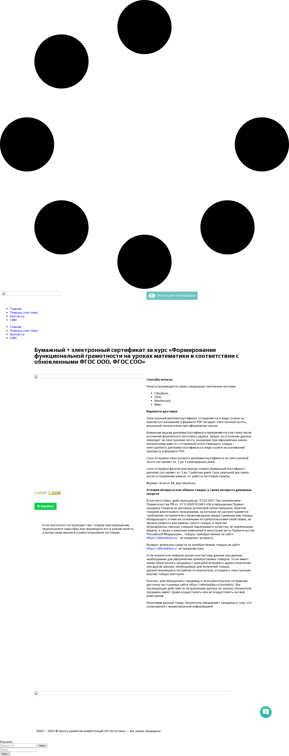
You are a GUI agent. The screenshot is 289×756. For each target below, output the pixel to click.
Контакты (17, 316)
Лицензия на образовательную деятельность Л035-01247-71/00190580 (88, 717)
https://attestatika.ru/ (162, 538)
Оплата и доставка (50, 636)
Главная (15, 309)
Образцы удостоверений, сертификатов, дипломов (73, 629)
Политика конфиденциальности (59, 650)
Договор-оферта (48, 643)
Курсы (40, 670)
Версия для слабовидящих (176, 295)
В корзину (45, 506)
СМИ (13, 320)
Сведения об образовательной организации (68, 622)
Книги (40, 684)
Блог (39, 677)
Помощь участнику (24, 312)
